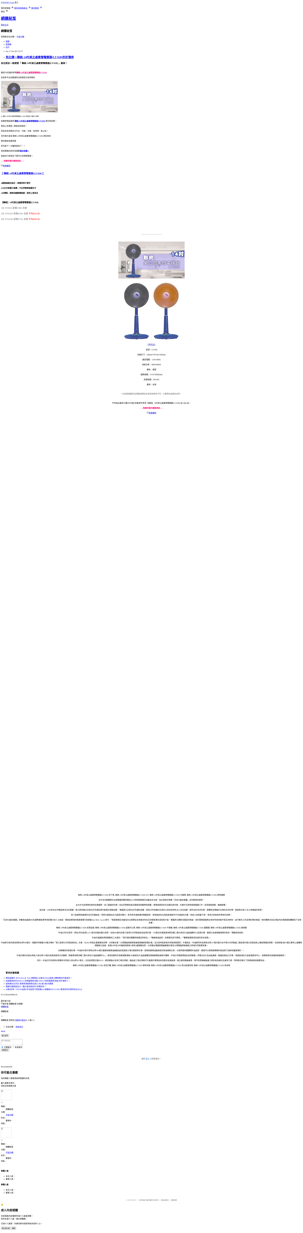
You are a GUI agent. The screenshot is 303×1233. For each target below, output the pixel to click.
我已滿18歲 (6, 1228)
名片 (7, 47)
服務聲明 (174, 1200)
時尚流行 (19, 1027)
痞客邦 (18, 1020)
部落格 (8, 44)
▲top (3, 1031)
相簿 (7, 41)
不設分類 (20, 37)
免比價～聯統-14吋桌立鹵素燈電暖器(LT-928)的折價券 (40, 57)
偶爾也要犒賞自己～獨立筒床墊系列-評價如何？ (26, 986)
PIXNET (133, 1200)
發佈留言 (5, 1050)
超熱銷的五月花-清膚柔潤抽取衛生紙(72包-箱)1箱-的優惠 (29, 984)
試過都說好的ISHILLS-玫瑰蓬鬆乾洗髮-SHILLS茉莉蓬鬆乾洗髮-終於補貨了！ (38, 981)
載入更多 (5, 1035)
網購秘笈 (8, 18)
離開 (13, 1228)
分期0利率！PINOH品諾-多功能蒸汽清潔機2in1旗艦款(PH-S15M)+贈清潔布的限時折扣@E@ (44, 989)
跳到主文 (5, 25)
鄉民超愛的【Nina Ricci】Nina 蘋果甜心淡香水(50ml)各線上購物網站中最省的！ (39, 978)
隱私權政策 (165, 1200)
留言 (23, 1020)
